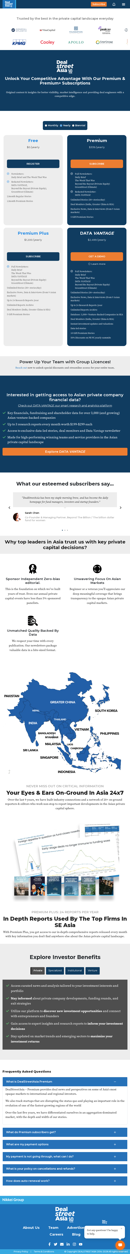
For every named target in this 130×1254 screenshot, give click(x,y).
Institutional (75, 970)
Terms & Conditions (44, 1252)
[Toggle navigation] (123, 4)
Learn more (98, 264)
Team (53, 1228)
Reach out (21, 367)
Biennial (80, 125)
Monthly (53, 125)
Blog (76, 1234)
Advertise (75, 1228)
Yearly (66, 125)
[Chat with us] (120, 1245)
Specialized (55, 970)
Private (38, 970)
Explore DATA (65, 452)
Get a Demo (97, 256)
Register (33, 163)
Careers (56, 1234)
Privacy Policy (21, 1252)
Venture (92, 970)
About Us (31, 1228)
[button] (113, 4)
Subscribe (98, 4)
